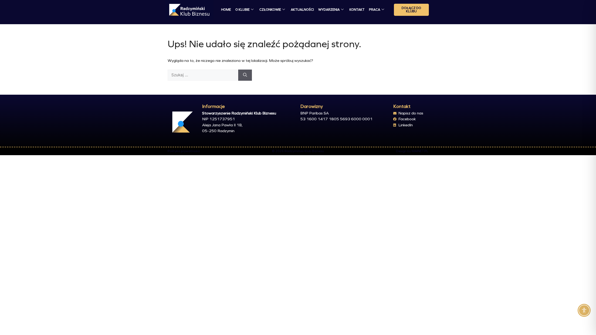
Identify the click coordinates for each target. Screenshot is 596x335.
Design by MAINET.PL (412, 151)
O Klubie (242, 10)
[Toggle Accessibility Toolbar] (584, 310)
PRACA (374, 10)
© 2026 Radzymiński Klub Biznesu (298, 151)
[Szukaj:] (203, 75)
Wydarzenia (329, 10)
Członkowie (270, 10)
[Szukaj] (245, 75)
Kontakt (357, 10)
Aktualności (302, 10)
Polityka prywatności (184, 151)
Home (226, 10)
